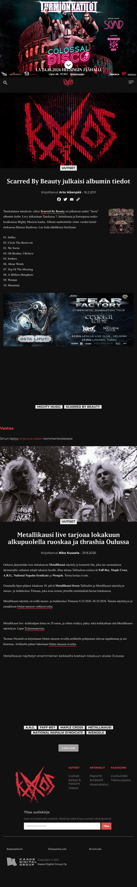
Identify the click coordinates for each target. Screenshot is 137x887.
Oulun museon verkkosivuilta (34, 606)
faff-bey (47, 727)
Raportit (96, 776)
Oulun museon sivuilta (62, 644)
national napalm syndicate (58, 732)
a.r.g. (30, 727)
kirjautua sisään (31, 438)
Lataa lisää (68, 748)
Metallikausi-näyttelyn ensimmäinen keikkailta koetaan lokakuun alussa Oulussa (63, 656)
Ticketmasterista (34, 628)
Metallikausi (99, 727)
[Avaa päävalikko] (131, 82)
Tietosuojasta (121, 780)
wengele (96, 732)
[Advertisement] (68, 369)
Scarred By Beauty (53, 211)
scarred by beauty (83, 407)
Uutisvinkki (119, 776)
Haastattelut (99, 784)
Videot (73, 788)
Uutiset (68, 168)
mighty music (49, 407)
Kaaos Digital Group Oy (52, 864)
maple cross (71, 727)
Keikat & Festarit (74, 781)
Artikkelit (96, 780)
